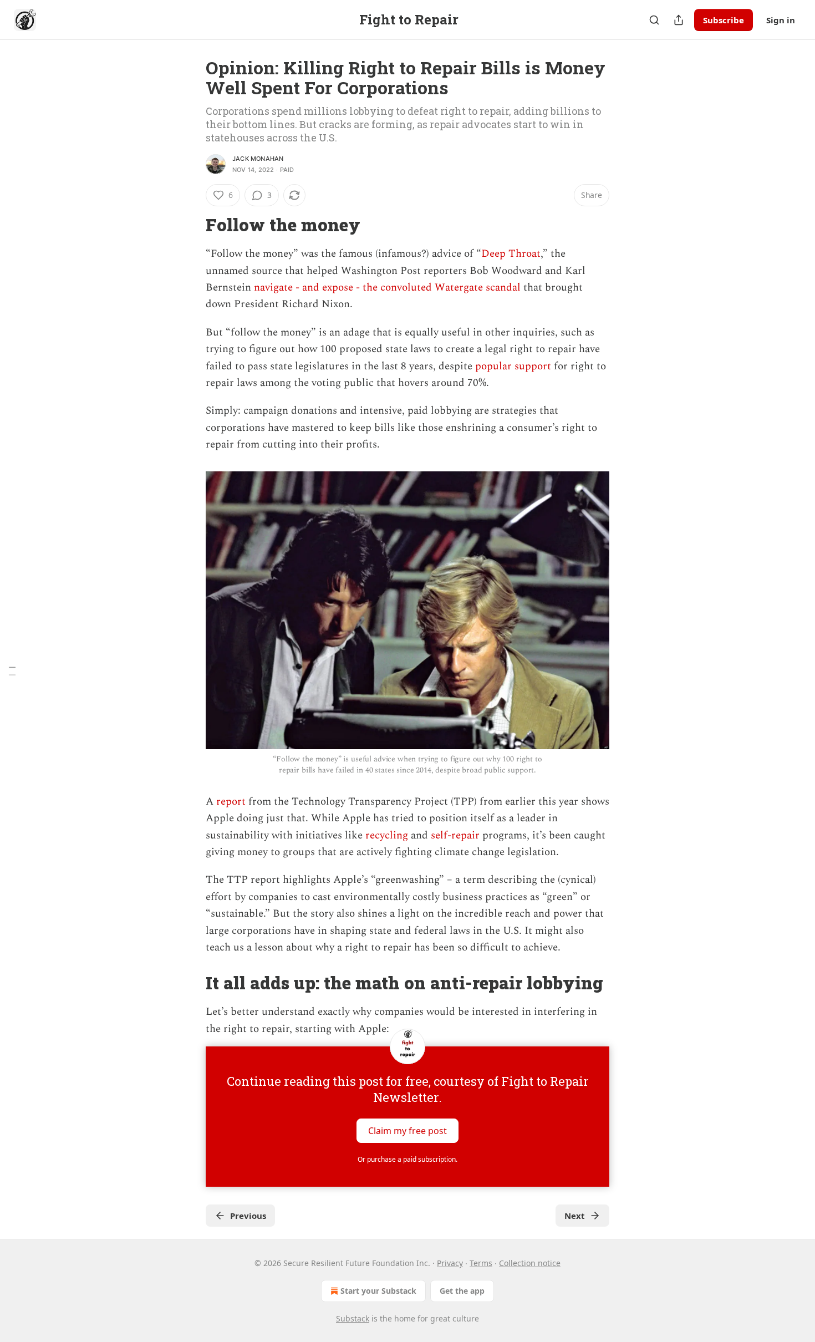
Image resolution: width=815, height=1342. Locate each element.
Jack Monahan (257, 158)
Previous (248, 1215)
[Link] (190, 225)
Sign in (780, 20)
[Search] (654, 20)
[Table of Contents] (12, 671)
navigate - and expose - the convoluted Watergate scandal (387, 287)
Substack (352, 1318)
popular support (513, 366)
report (229, 802)
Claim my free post (407, 1131)
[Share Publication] (679, 20)
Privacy (450, 1263)
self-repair (454, 835)
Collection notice (530, 1263)
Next (574, 1215)
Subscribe (723, 20)
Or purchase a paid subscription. (407, 1159)
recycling (385, 835)
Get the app (462, 1290)
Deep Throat (511, 254)
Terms (481, 1263)
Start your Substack (378, 1290)
